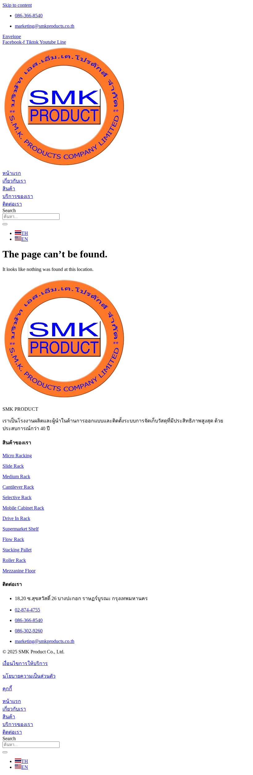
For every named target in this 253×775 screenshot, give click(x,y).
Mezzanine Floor (18, 570)
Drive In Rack (16, 518)
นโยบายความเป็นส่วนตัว (29, 676)
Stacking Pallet (16, 549)
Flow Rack (13, 539)
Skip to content (17, 5)
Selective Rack (16, 497)
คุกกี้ (7, 688)
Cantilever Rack (18, 487)
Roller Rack (14, 560)
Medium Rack (16, 476)
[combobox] (31, 216)
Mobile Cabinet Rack (23, 508)
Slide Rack (13, 466)
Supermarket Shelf (20, 528)
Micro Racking (17, 455)
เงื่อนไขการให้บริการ (25, 663)
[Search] (4, 224)
